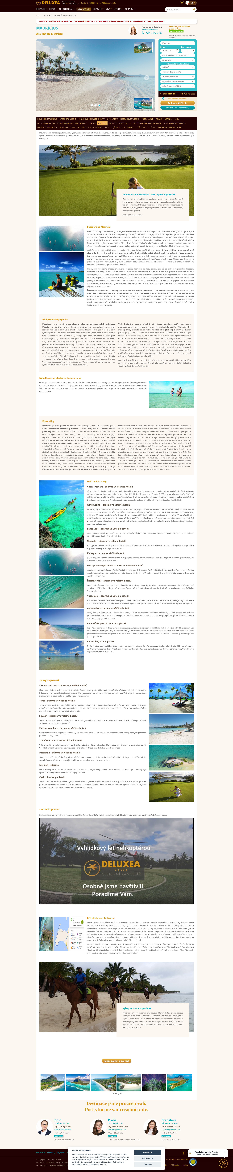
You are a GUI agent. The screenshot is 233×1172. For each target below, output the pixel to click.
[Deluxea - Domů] (48, 3)
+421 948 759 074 (169, 1132)
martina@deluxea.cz (117, 1129)
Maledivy (51, 1152)
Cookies (185, 1165)
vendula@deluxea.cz (150, 29)
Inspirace (97, 9)
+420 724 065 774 (61, 1132)
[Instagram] (182, 3)
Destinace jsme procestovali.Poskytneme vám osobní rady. (116, 1106)
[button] (177, 55)
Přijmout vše (147, 1152)
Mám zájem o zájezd (116, 1061)
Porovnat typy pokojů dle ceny (178, 64)
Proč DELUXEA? (65, 9)
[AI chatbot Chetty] (223, 1163)
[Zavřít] (225, 1152)
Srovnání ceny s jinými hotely (177, 108)
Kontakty (129, 9)
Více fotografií (116, 1093)
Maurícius (40, 1152)
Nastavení (148, 1164)
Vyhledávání (175, 1165)
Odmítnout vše (147, 1158)
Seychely (60, 1152)
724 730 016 (153, 33)
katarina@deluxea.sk (171, 1129)
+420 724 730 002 (115, 1132)
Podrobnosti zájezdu (177, 103)
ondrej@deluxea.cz (62, 1129)
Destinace (41, 9)
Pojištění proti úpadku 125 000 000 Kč (175, 1159)
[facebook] (183, 1153)
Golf (107, 9)
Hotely (52, 9)
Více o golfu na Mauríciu (132, 215)
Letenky (117, 9)
